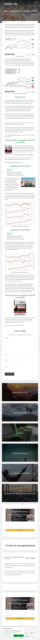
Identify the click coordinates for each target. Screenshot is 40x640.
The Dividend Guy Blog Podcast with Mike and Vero (20, 493)
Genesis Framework (25, 636)
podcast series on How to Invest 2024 (14, 135)
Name (6, 354)
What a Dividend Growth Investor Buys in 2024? (13, 162)
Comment (7, 337)
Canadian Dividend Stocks (12, 14)
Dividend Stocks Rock (8, 563)
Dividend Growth (23, 14)
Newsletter (20, 433)
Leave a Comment (22, 15)
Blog (4, 14)
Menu (36, 2)
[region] (13, 632)
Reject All (8, 635)
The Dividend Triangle (20, 413)
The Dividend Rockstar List (20, 453)
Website (6, 367)
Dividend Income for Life (20, 393)
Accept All (19, 635)
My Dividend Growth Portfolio (20, 473)
